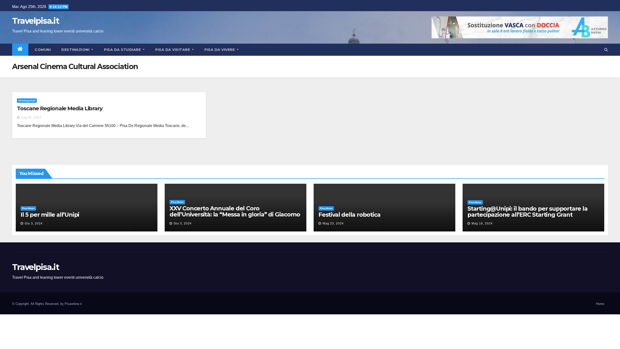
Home (600, 304)
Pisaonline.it (73, 304)
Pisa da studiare (123, 50)
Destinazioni (76, 50)
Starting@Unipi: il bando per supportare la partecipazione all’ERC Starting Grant (527, 211)
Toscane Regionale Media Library (59, 108)
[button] (606, 50)
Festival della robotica (349, 214)
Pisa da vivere (220, 50)
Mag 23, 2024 (333, 223)
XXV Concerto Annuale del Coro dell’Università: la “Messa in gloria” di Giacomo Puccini (235, 214)
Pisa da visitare (173, 50)
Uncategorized (26, 100)
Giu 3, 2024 (34, 223)
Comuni (42, 50)
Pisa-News (28, 208)
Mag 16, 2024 (482, 223)
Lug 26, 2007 (31, 117)
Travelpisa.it (35, 21)
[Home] (20, 50)
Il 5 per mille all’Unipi (50, 214)
